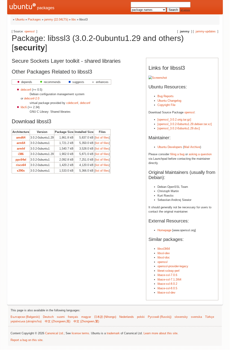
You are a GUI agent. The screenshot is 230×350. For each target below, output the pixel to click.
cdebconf (72, 103)
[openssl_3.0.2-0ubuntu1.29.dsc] (178, 128)
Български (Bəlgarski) (25, 317)
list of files (102, 137)
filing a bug (177, 154)
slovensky (181, 317)
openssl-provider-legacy (172, 266)
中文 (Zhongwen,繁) (86, 321)
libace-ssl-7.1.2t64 (169, 279)
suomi (61, 317)
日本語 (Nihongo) (105, 317)
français (73, 317)
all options (185, 10)
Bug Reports (165, 96)
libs (73, 19)
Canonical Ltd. (54, 333)
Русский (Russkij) (159, 317)
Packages (34, 19)
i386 (21, 154)
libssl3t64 (163, 248)
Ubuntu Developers (169, 147)
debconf (26, 89)
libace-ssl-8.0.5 (167, 288)
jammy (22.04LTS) (56, 19)
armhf (21, 148)
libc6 (24, 107)
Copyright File (166, 105)
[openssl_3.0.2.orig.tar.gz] (174, 119)
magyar (86, 317)
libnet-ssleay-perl (168, 270)
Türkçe (209, 317)
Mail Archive (192, 147)
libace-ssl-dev (166, 292)
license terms (80, 333)
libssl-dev (163, 253)
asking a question (200, 154)
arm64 (21, 143)
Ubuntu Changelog (169, 100)
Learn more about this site (160, 333)
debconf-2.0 (31, 98)
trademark (113, 333)
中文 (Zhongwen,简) (57, 321)
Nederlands (126, 317)
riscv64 (21, 165)
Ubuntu (19, 19)
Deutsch (48, 317)
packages (45, 8)
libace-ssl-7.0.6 (167, 275)
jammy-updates (206, 31)
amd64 (20, 137)
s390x (21, 170)
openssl (29, 31)
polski (141, 317)
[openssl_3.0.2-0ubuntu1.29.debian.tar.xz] (184, 124)
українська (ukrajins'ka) (26, 321)
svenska (196, 317)
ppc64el (20, 159)
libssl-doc (163, 257)
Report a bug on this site (26, 340)
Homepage (164, 230)
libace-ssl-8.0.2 (167, 283)
